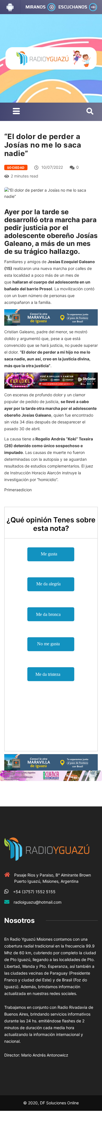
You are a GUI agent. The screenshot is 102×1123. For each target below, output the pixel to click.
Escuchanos (72, 6)
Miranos (36, 6)
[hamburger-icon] (16, 111)
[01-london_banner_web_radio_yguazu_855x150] (51, 316)
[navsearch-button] (90, 112)
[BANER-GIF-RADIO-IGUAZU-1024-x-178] (51, 380)
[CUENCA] (51, 775)
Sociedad (16, 168)
